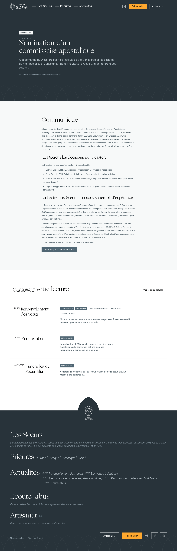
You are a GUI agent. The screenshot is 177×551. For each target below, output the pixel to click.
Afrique (55, 458)
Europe (42, 458)
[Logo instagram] (163, 536)
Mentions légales (17, 538)
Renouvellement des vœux (63, 473)
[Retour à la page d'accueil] (88, 412)
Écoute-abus (54, 483)
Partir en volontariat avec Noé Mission (131, 478)
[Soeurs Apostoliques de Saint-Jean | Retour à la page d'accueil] (19, 6)
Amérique (70, 458)
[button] (124, 6)
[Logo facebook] (154, 536)
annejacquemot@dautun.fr (85, 242)
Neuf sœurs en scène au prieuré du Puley (72, 478)
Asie (82, 458)
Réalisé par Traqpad (35, 538)
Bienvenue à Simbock (101, 473)
